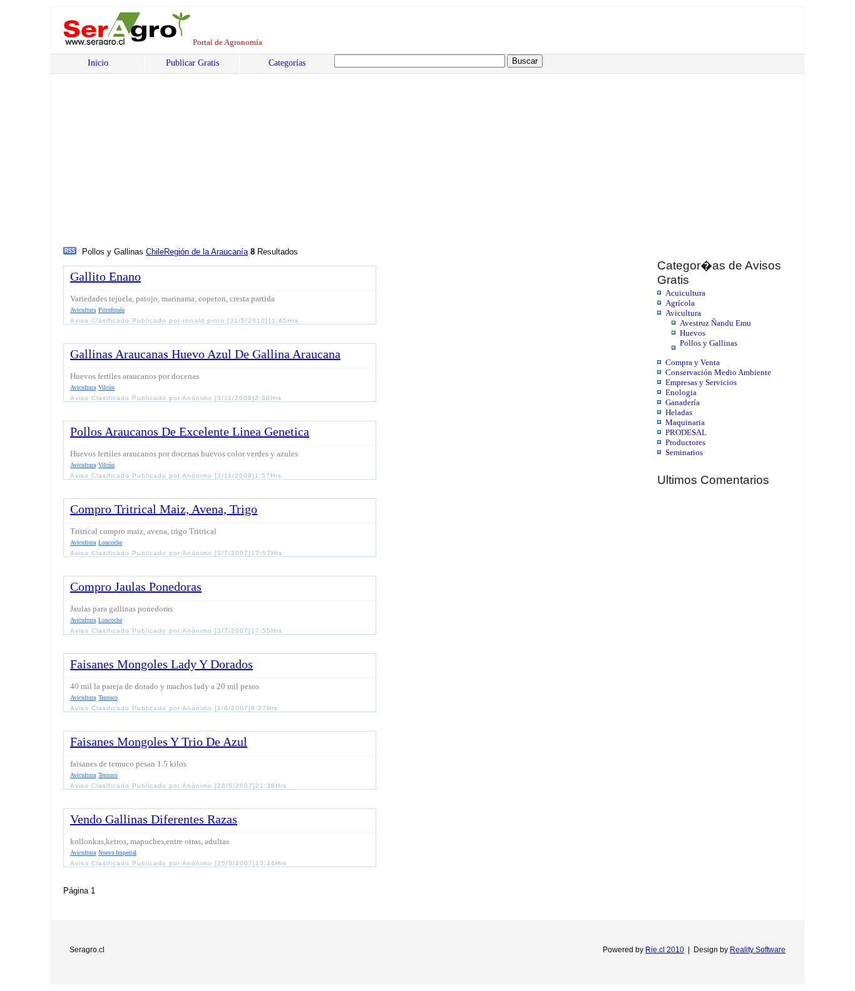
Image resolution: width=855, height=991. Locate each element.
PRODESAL (686, 432)
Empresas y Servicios (701, 382)
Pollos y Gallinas (708, 343)
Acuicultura (685, 293)
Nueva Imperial (117, 852)
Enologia (681, 392)
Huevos (692, 333)
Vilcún (106, 387)
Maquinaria (685, 422)
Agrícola (680, 303)
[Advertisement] (442, 150)
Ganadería (682, 402)
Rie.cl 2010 (664, 949)
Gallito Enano (105, 276)
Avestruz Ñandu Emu (715, 323)
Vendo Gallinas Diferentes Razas (153, 819)
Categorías (287, 63)
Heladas (678, 412)
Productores (685, 442)
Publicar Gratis (192, 63)
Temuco (108, 697)
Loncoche (110, 542)
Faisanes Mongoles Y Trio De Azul (158, 741)
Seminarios (684, 452)
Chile (155, 251)
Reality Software (758, 949)
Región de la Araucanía (206, 251)
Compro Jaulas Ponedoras (136, 586)
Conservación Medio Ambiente (718, 372)
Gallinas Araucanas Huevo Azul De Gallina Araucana (205, 354)
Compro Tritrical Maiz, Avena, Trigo (163, 509)
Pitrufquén (111, 309)
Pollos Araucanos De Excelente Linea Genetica (189, 431)
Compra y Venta (692, 362)
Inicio (98, 63)
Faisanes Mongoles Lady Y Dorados (161, 664)
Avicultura (683, 313)
